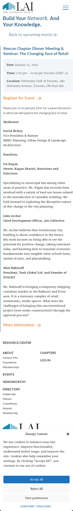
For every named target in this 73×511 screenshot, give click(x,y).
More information (19, 324)
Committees (10, 403)
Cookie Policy (27, 506)
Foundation (9, 362)
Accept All (36, 479)
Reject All (36, 489)
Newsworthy (14, 382)
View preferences (36, 498)
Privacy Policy (43, 506)
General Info (10, 358)
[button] (68, 434)
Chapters (48, 353)
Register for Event (19, 97)
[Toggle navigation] (65, 7)
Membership (10, 413)
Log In (45, 360)
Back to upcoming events (31, 34)
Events (8, 374)
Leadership (9, 394)
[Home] (18, 7)
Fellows (7, 399)
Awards (7, 408)
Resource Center (17, 342)
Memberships (11, 367)
